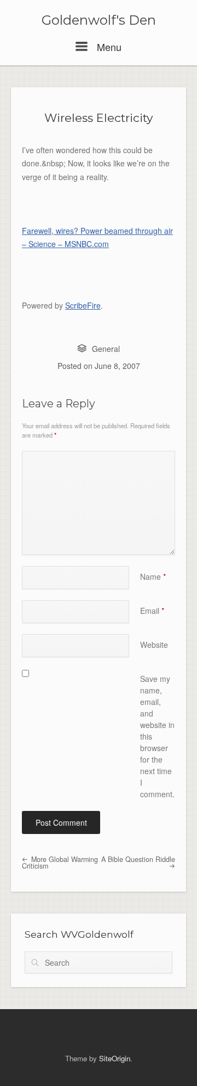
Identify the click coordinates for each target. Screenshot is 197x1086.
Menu (107, 47)
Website (154, 644)
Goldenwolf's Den (99, 20)
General (106, 348)
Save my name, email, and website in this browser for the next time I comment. (157, 736)
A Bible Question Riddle (138, 859)
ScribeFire (83, 305)
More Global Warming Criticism (60, 862)
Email (152, 610)
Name (153, 576)
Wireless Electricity (98, 118)
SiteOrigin (114, 1058)
